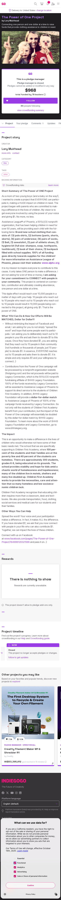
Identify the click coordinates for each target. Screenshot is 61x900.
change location (43, 10)
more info (6, 153)
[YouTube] (11, 793)
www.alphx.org (50, 262)
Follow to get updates (18, 657)
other (6, 174)
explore (16, 681)
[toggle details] (53, 765)
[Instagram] (16, 793)
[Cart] (42, 4)
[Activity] (48, 4)
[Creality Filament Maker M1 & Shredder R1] (28, 712)
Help (23, 638)
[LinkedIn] (20, 793)
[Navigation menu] (58, 4)
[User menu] (53, 4)
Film (5, 163)
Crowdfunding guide (40, 638)
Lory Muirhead (12, 20)
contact (15, 153)
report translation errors (15, 812)
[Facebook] (3, 793)
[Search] (35, 4)
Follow (30, 100)
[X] (7, 793)
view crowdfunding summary (30, 110)
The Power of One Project (23, 17)
